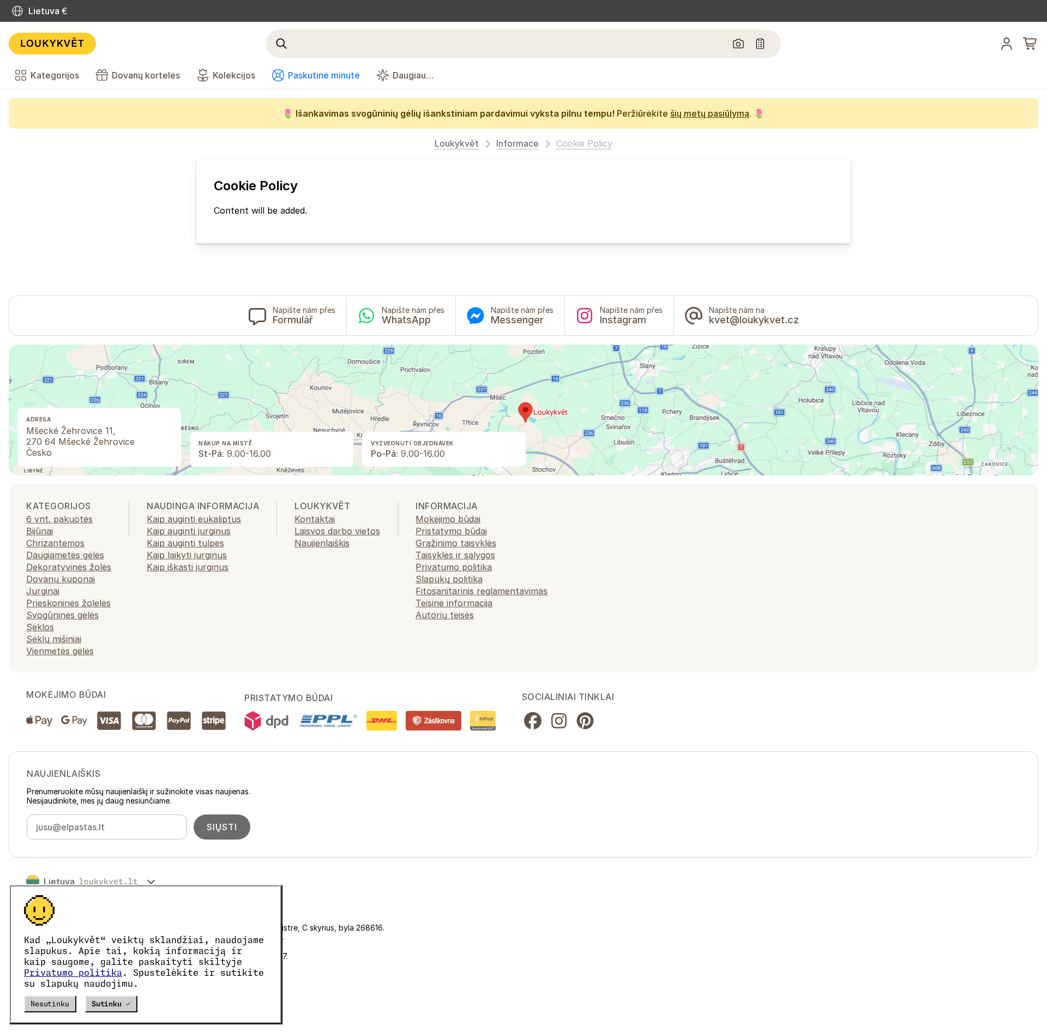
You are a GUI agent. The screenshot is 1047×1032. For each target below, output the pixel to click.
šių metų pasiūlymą (709, 113)
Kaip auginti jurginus (189, 531)
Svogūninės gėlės (62, 614)
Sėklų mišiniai (53, 638)
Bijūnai (39, 531)
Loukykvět (457, 143)
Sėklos (40, 626)
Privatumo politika (73, 972)
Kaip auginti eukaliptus (194, 519)
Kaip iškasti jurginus (187, 567)
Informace (517, 143)
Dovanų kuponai (60, 579)
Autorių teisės (445, 614)
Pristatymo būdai (451, 531)
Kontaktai (314, 519)
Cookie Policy (584, 143)
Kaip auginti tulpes (185, 543)
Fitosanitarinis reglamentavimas (481, 591)
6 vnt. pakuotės (59, 519)
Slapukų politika (449, 579)
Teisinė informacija (454, 603)
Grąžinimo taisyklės (456, 543)
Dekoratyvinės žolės (68, 567)
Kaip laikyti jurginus (187, 555)
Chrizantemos (55, 543)
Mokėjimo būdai (448, 519)
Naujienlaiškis (322, 543)
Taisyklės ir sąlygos (455, 555)
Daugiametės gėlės (65, 555)
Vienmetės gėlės (60, 650)
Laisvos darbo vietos (337, 531)
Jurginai (42, 591)
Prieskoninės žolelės (68, 603)
